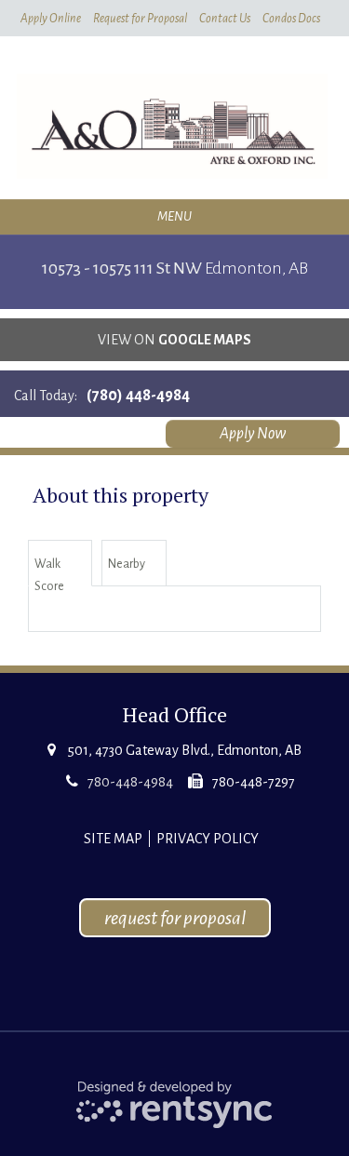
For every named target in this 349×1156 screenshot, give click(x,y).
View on (174, 339)
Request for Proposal (140, 18)
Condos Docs (291, 18)
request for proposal (175, 917)
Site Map (113, 838)
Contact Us (224, 18)
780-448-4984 (130, 781)
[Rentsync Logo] (174, 1103)
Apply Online (50, 18)
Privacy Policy (207, 838)
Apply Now (253, 433)
